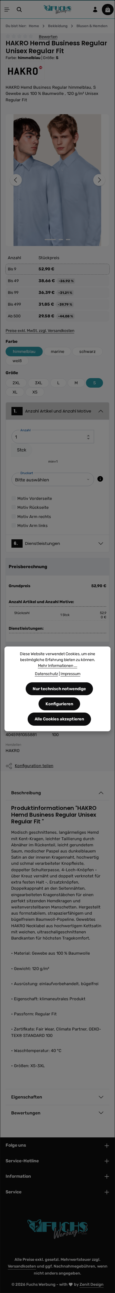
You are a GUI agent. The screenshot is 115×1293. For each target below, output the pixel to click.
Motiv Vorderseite (34, 498)
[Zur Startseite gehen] (57, 9)
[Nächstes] (99, 180)
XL (15, 392)
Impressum (70, 673)
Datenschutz (46, 673)
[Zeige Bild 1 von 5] (50, 239)
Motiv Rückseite (33, 507)
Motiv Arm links (32, 525)
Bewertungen (25, 1113)
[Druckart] (100, 478)
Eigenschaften (26, 1097)
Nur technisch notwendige (59, 688)
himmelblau (24, 351)
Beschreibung (26, 792)
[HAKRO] (57, 70)
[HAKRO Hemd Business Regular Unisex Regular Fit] (57, 180)
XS (34, 392)
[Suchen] (19, 9)
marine (57, 351)
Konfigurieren (59, 703)
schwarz (87, 351)
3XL (38, 382)
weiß (17, 360)
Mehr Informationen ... (57, 665)
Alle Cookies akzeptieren (59, 719)
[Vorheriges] (16, 180)
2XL (16, 382)
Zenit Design (92, 1284)
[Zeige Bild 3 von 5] (68, 239)
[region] (57, 180)
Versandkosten (22, 1266)
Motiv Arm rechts (34, 516)
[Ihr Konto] (95, 9)
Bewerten (48, 36)
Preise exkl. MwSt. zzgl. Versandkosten (40, 330)
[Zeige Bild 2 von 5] (61, 239)
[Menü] (7, 9)
